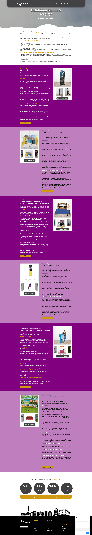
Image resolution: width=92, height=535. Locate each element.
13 (34, 279)
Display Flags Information (29, 293)
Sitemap (62, 530)
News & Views (63, 3)
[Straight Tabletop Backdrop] (62, 217)
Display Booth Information (29, 160)
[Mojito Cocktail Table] (62, 344)
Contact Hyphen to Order (25, 122)
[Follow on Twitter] (27, 526)
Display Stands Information (62, 98)
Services (53, 3)
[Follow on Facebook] (21, 526)
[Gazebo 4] (29, 412)
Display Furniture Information (62, 356)
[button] (61, 96)
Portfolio (58, 3)
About (49, 3)
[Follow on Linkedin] (23, 526)
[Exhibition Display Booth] (29, 148)
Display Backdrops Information (62, 229)
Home (46, 3)
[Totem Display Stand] (62, 86)
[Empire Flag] (29, 281)
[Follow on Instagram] (25, 526)
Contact (68, 3)
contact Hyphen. (57, 479)
